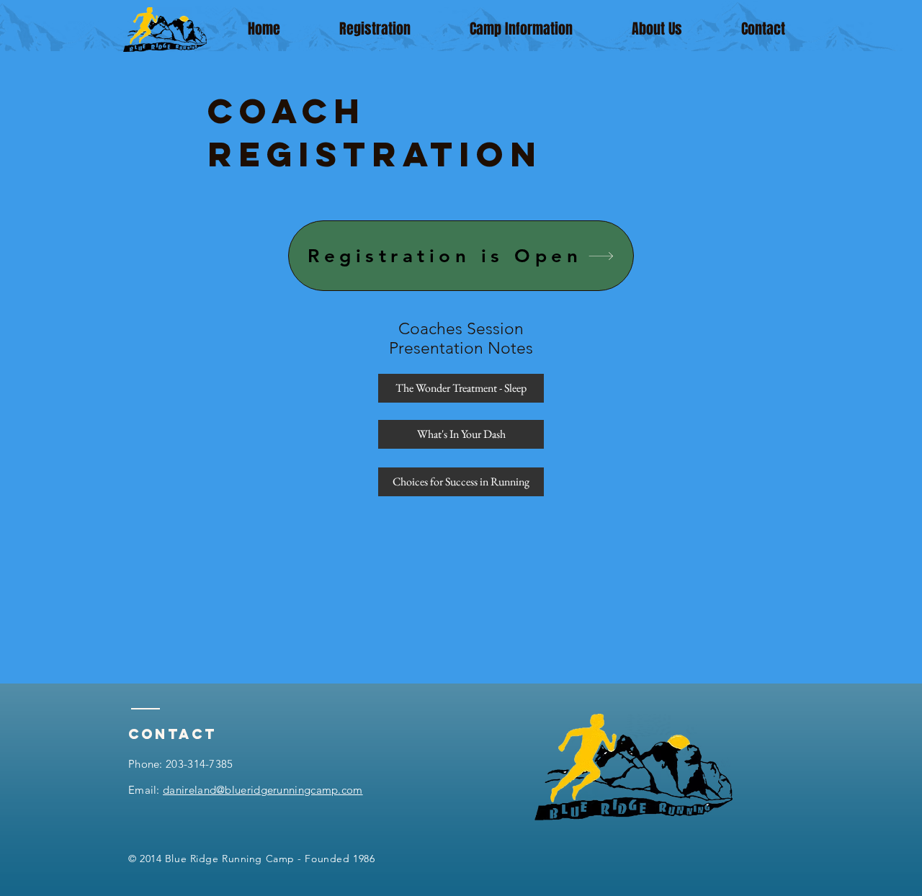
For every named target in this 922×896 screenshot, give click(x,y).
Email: (245, 790)
